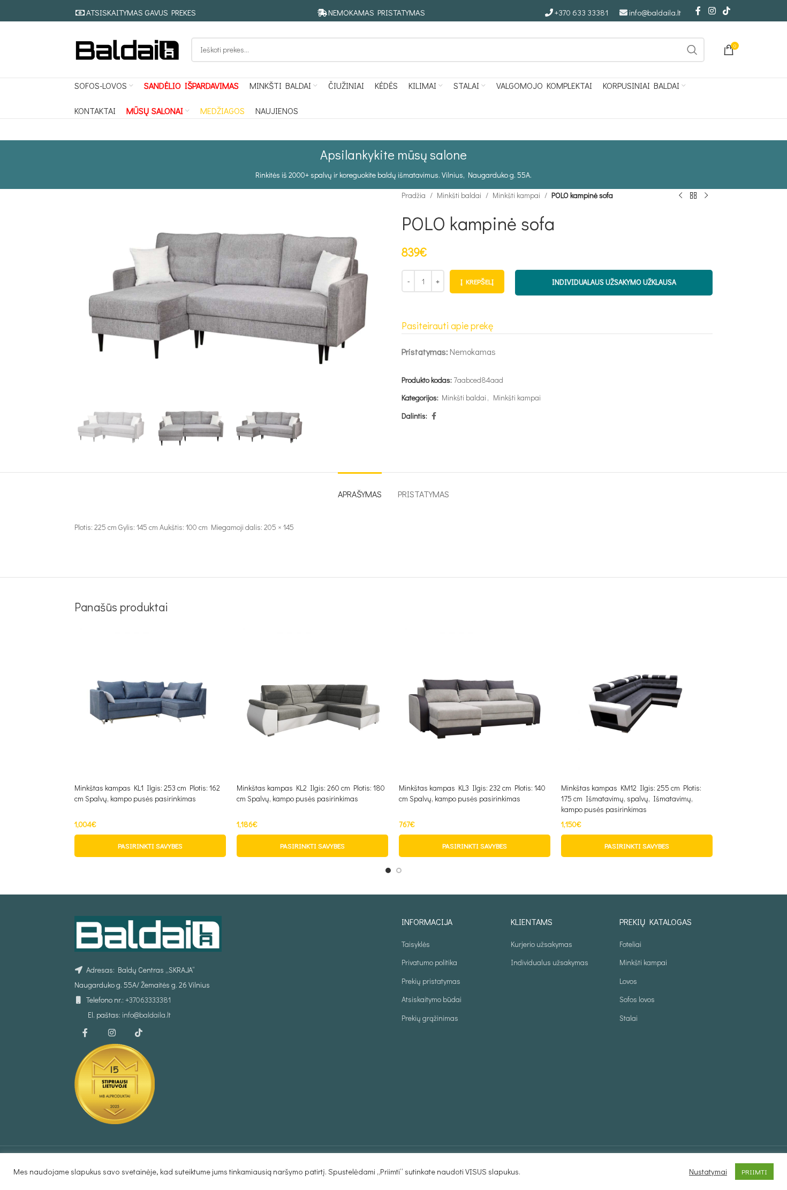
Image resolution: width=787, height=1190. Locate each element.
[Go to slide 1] (388, 870)
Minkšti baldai (459, 195)
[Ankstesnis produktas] (680, 195)
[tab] (360, 488)
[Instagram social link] (712, 11)
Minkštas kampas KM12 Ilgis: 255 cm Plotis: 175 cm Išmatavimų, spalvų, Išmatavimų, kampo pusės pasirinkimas (631, 798)
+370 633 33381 (582, 12)
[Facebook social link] (698, 11)
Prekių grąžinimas (430, 1018)
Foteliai (630, 944)
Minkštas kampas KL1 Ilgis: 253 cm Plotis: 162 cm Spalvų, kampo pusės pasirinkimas (147, 793)
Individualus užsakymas (549, 962)
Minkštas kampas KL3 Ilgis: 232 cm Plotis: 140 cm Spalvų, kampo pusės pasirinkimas (472, 793)
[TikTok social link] (727, 11)
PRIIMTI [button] (754, 1171)
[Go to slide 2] (399, 870)
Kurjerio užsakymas (541, 944)
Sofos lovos (637, 999)
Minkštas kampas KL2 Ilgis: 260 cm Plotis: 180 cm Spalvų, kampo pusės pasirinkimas (311, 793)
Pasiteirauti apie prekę (447, 325)
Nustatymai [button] (708, 1172)
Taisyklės (416, 944)
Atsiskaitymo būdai (431, 999)
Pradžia (414, 195)
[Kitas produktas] (706, 195)
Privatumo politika (429, 962)
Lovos (628, 981)
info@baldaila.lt (655, 12)
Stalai (628, 1018)
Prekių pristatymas (431, 981)
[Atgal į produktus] (693, 195)
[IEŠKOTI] (692, 49)
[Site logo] (127, 48)
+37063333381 (148, 1000)
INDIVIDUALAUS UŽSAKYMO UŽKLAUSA (614, 282)
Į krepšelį (477, 281)
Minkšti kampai (516, 195)
